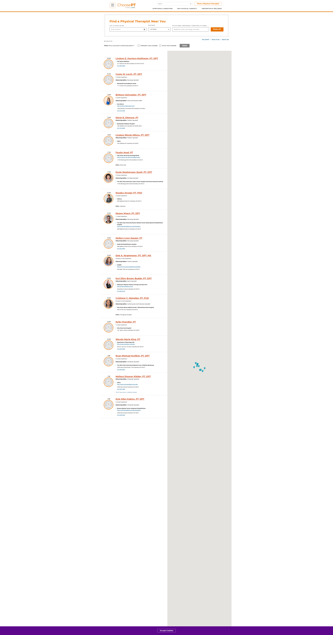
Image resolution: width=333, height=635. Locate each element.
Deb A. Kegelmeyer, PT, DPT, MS (133, 255)
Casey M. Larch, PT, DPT (129, 74)
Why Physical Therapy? (187, 8)
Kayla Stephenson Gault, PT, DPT (134, 172)
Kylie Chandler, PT (126, 322)
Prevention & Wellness (212, 8)
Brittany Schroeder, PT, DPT (131, 95)
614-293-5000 (121, 248)
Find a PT (217, 29)
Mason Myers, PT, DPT (128, 213)
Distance (151, 25)
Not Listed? (205, 39)
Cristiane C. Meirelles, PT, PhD (132, 298)
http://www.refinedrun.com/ (125, 286)
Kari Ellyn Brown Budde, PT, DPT (134, 278)
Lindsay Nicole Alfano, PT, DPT (132, 135)
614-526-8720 (121, 291)
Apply (184, 46)
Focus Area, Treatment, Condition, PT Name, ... (190, 25)
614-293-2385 (121, 389)
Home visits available (169, 45)
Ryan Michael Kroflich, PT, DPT (133, 356)
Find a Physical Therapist (208, 4)
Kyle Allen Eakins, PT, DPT (130, 399)
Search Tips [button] (225, 39)
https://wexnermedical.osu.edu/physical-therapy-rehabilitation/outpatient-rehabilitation (129, 410)
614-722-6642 (121, 128)
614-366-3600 (121, 66)
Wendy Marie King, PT (128, 339)
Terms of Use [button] (216, 39)
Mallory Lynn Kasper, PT (129, 238)
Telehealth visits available (149, 45)
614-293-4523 (121, 369)
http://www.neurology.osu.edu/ (126, 344)
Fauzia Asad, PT (124, 152)
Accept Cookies (166, 631)
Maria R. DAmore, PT (127, 117)
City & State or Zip (117, 25)
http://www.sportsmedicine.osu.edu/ (127, 384)
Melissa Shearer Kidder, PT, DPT (133, 376)
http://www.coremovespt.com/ (126, 106)
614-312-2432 (121, 110)
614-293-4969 (121, 349)
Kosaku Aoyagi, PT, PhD (129, 193)
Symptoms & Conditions (163, 8)
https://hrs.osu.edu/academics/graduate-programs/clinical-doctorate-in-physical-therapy (129, 267)
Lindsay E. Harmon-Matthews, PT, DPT (137, 58)
